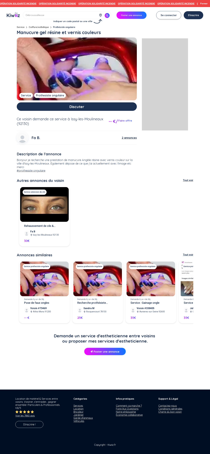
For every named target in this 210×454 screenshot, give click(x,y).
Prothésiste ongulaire (64, 27)
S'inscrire (193, 15)
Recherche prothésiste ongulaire (91, 303)
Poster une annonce (106, 351)
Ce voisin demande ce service (42, 119)
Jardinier (78, 414)
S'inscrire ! (29, 424)
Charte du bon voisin (170, 411)
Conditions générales (170, 408)
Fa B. (36, 137)
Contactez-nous (167, 405)
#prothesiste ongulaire (31, 170)
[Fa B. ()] (22, 137)
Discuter (76, 106)
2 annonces (129, 137)
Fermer (204, 3)
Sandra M (88, 308)
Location (78, 408)
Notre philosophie (126, 411)
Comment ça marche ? (129, 405)
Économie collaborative (129, 414)
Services (78, 405)
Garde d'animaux (83, 417)
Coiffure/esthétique (39, 27)
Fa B (32, 231)
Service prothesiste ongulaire (36, 266)
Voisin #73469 (38, 308)
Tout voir (188, 180)
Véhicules (78, 421)
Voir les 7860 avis (25, 415)
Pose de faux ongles (36, 302)
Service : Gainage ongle (145, 302)
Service (20, 27)
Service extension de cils (34, 192)
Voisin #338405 (145, 308)
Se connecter (169, 15)
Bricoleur (78, 411)
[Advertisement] (165, 84)
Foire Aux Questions (127, 408)
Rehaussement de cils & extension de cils (39, 226)
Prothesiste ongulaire (50, 95)
